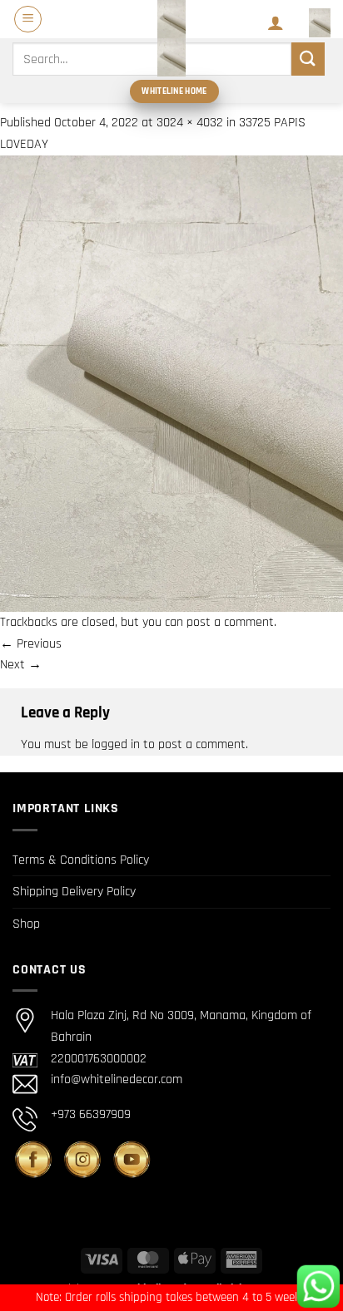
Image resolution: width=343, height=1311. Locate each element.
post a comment (230, 622)
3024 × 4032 (190, 122)
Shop (26, 924)
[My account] (275, 22)
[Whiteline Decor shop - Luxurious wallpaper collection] (171, 38)
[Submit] (308, 58)
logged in (116, 744)
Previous (31, 644)
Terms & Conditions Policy (80, 860)
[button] (28, 19)
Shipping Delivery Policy (74, 891)
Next (21, 664)
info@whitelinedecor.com (116, 1079)
